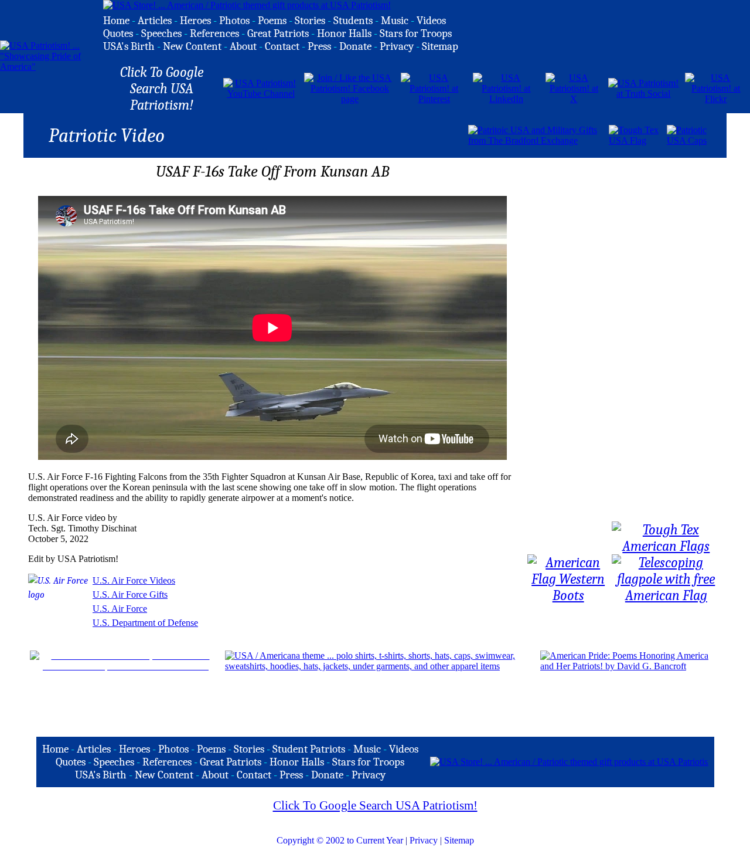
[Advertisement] (330, 134)
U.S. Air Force (120, 609)
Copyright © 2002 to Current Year (340, 840)
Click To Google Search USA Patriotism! (375, 805)
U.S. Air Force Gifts (130, 594)
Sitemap (459, 840)
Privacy (424, 840)
